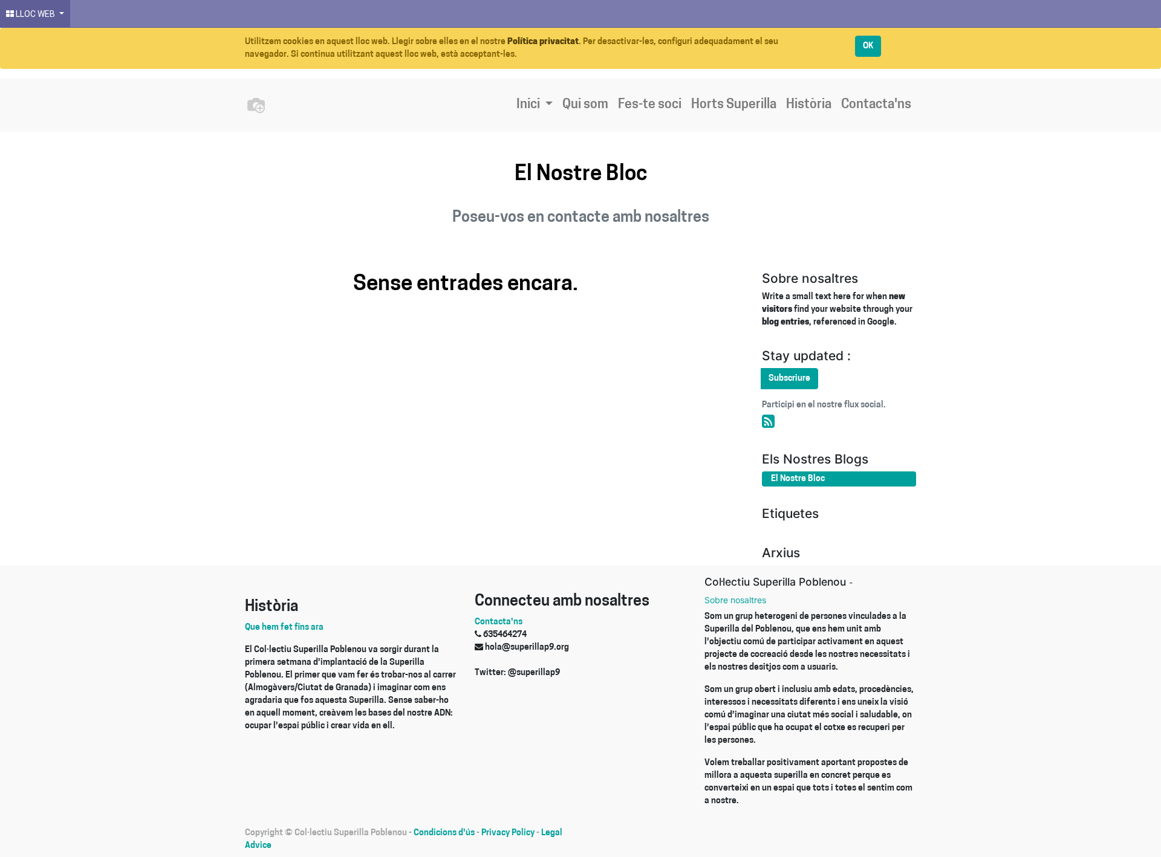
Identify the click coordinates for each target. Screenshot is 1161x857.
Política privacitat (543, 42)
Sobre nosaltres (735, 600)
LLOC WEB (35, 14)
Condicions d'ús (444, 833)
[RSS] (768, 422)
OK (868, 46)
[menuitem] (585, 105)
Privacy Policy (508, 833)
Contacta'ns (498, 622)
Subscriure (789, 378)
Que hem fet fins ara (284, 627)
